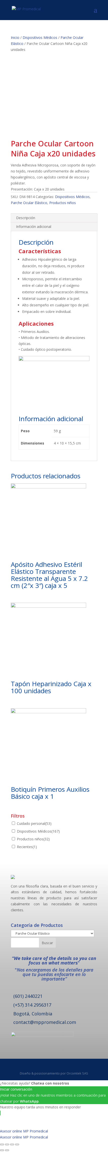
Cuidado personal (34, 823)
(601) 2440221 (27, 996)
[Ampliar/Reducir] (17, 1144)
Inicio (15, 37)
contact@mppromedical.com (44, 1022)
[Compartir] (7, 1144)
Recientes (27, 846)
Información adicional (33, 226)
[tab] (54, 218)
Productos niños (62, 202)
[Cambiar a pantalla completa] (12, 1144)
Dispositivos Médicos (40, 37)
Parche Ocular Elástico (29, 202)
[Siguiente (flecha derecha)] (7, 1150)
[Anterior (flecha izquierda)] (2, 1150)
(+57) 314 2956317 (32, 1005)
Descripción (25, 217)
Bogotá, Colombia (32, 1014)
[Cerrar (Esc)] (2, 1144)
